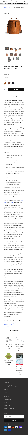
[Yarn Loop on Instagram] (12, 386)
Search (6, 389)
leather (15, 323)
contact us (21, 231)
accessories (10, 323)
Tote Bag (10, 324)
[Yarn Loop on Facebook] (5, 386)
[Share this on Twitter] (7, 321)
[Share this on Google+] (16, 321)
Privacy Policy (8, 405)
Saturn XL (11, 202)
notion (18, 323)
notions (21, 323)
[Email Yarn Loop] (15, 386)
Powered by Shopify (7, 424)
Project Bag (6, 324)
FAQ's (5, 402)
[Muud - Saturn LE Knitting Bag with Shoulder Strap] (14, 26)
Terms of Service (9, 409)
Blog (5, 393)
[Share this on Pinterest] (13, 321)
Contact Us (7, 399)
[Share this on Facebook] (10, 321)
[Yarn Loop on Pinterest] (8, 386)
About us (6, 396)
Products (9, 7)
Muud (5, 71)
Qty (5, 87)
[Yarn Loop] (14, 1)
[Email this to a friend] (19, 321)
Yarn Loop (8, 423)
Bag (13, 323)
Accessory (8, 326)
